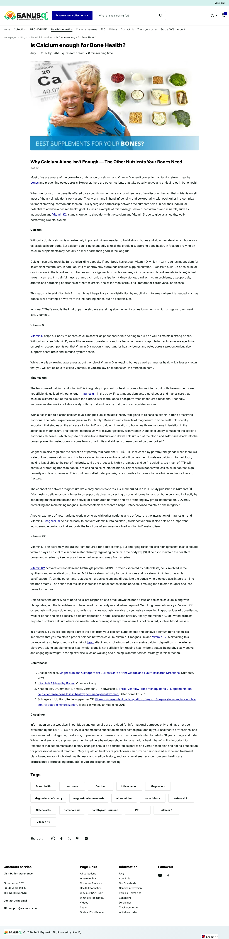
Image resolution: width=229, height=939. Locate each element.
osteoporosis (72, 810)
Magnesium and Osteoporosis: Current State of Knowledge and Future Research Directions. (119, 673)
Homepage (10, 37)
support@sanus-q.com (23, 908)
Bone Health (43, 786)
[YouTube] (160, 875)
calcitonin (72, 786)
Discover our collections (71, 15)
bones (34, 182)
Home (7, 29)
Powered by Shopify (69, 932)
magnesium (88, 393)
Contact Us (127, 29)
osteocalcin (181, 798)
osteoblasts (152, 798)
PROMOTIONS (39, 29)
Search (84, 907)
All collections (88, 873)
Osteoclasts (43, 810)
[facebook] (168, 875)
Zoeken (161, 15)
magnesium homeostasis (88, 798)
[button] (209, 936)
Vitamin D (36, 336)
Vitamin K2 (59, 214)
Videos (113, 29)
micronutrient (124, 798)
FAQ (103, 29)
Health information (61, 29)
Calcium (101, 786)
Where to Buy (88, 878)
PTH (137, 810)
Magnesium (52, 521)
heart (90, 642)
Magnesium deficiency (48, 798)
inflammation (129, 786)
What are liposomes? (92, 897)
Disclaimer (125, 902)
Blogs (23, 37)
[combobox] (131, 15)
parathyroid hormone (105, 810)
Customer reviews (86, 29)
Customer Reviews (91, 883)
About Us (124, 878)
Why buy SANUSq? (91, 892)
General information (130, 888)
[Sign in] (214, 15)
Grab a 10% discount (172, 29)
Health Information (90, 888)
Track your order (147, 29)
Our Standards (127, 883)
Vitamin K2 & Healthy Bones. (56, 683)
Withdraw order (128, 912)
